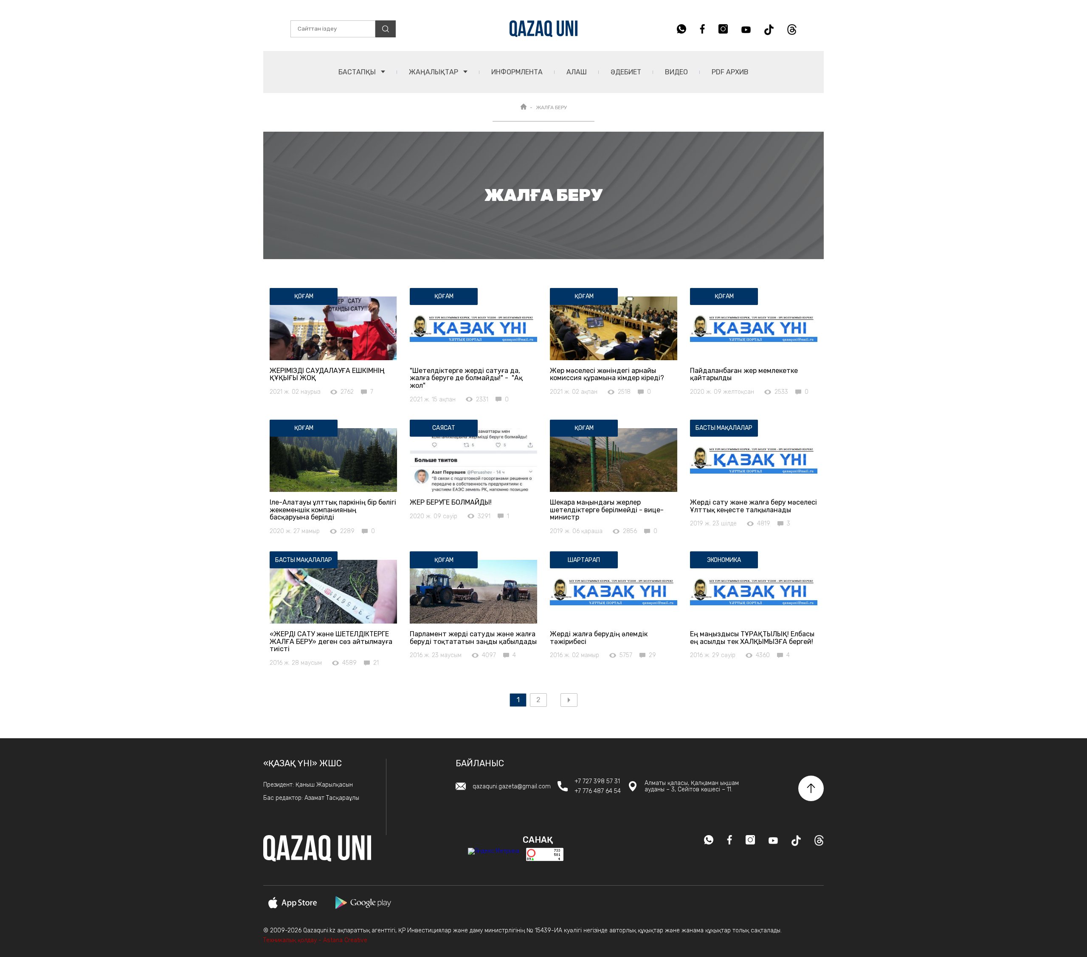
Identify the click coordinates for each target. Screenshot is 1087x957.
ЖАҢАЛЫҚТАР (434, 72)
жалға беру (551, 107)
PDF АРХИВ (730, 72)
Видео (676, 72)
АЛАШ (576, 72)
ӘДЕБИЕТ (626, 72)
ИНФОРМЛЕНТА (517, 72)
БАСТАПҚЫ (357, 72)
